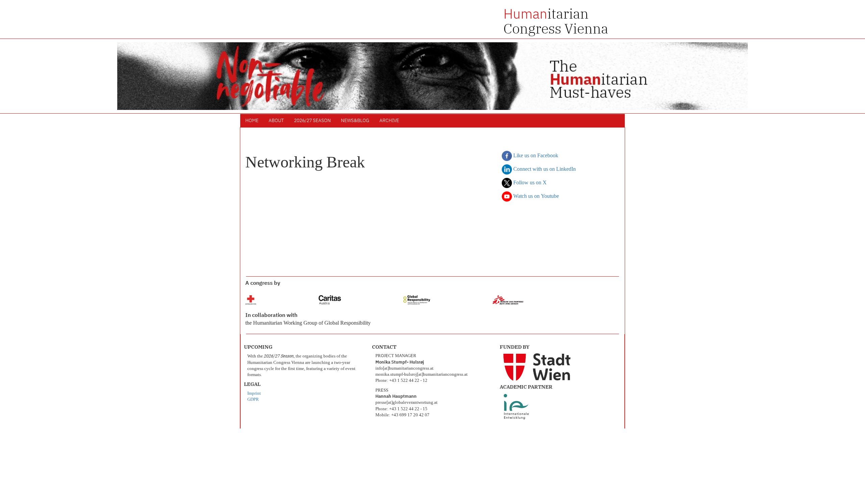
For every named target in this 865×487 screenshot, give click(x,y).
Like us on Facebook (535, 156)
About (276, 120)
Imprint (254, 393)
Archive (389, 120)
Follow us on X (529, 183)
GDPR (253, 399)
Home (251, 120)
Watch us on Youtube (535, 196)
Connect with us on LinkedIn (544, 169)
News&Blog (355, 120)
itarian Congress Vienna (555, 21)
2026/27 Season (312, 120)
